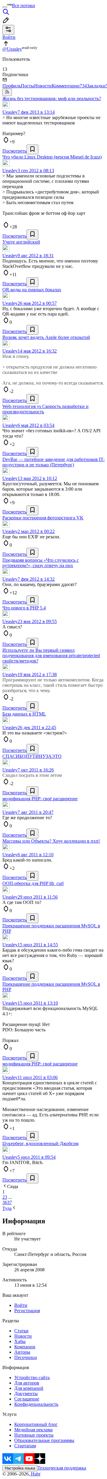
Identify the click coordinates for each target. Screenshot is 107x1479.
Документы (26, 1393)
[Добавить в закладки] (32, 149)
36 (4, 1202)
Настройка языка (20, 1468)
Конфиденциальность (36, 1404)
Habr (35, 1473)
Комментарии (69, 85)
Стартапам (25, 1445)
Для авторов (26, 1382)
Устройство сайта (32, 1377)
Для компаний (28, 1388)
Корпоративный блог (36, 1424)
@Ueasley (12, 49)
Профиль (11, 85)
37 (9, 1202)
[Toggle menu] (4, 7)
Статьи (21, 1330)
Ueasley (10, 112)
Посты (27, 85)
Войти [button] (8, 37)
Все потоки (23, 5)
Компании (24, 1346)
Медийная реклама (33, 1429)
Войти (20, 1305)
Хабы (20, 1341)
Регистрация (27, 1310)
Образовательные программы (44, 1440)
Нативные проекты (34, 1435)
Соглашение (26, 1398)
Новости (43, 85)
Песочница (25, 1357)
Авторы (22, 1352)
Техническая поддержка (61, 1467)
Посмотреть (14, 150)
